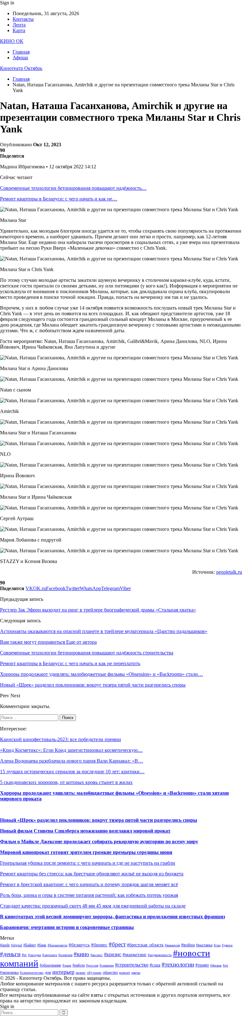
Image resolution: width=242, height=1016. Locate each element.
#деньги (10, 954)
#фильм (216, 965)
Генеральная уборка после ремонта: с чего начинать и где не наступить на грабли (87, 863)
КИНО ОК (11, 41)
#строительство (131, 964)
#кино (81, 954)
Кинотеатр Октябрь (21, 68)
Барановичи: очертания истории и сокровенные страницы (67, 927)
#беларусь (79, 944)
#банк (41, 945)
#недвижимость (160, 955)
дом (48, 972)
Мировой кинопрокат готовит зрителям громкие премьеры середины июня (86, 852)
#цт (225, 965)
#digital (16, 945)
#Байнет (29, 945)
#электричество (31, 972)
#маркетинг (135, 954)
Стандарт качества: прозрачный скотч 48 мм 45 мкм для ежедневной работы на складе (93, 906)
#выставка (204, 945)
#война (188, 945)
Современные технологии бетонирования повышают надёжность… (73, 188)
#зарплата (49, 955)
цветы (135, 972)
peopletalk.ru (229, 572)
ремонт (124, 972)
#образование (50, 965)
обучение (94, 972)
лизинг (81, 972)
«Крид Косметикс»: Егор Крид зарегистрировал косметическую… (71, 750)
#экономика (9, 972)
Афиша (20, 57)
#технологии (178, 964)
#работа (78, 965)
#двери (227, 945)
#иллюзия (65, 955)
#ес (24, 955)
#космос (96, 955)
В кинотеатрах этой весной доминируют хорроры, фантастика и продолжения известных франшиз (112, 916)
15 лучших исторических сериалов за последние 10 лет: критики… (72, 771)
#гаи (217, 945)
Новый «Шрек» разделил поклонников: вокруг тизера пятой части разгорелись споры (98, 820)
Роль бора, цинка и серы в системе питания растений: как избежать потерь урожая (89, 895)
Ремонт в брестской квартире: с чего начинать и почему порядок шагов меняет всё (89, 884)
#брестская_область (145, 945)
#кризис (112, 954)
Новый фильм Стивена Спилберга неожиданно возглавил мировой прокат (85, 830)
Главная (21, 52)
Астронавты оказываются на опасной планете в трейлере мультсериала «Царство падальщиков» (103, 631)
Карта (19, 30)
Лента (19, 24)
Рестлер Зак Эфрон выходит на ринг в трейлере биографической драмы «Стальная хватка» (98, 610)
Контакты (23, 19)
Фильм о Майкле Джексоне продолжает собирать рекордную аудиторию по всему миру (99, 841)
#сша (155, 964)
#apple (5, 945)
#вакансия (172, 945)
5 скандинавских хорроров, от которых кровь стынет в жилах (66, 782)
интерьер (63, 972)
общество (110, 972)
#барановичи (57, 945)
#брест (117, 944)
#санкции (107, 965)
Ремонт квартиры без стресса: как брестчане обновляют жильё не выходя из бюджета (91, 873)
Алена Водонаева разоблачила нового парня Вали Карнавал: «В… (71, 760)
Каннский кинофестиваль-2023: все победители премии (60, 739)
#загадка (34, 955)
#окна (66, 965)
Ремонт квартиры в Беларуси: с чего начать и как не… (58, 198)
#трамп (202, 965)
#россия (92, 965)
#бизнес (99, 944)
